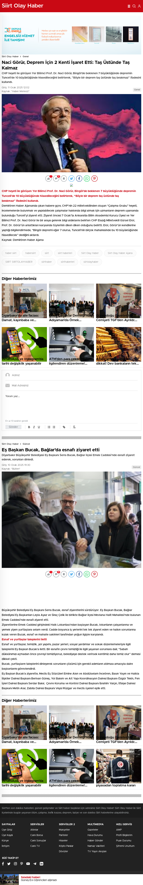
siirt (47, 253)
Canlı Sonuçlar (38, 817)
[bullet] (53, 427)
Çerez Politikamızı (74, 857)
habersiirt (30, 253)
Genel (26, 56)
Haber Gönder (95, 817)
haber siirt (10, 253)
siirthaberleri (67, 262)
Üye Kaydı (7, 812)
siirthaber (47, 262)
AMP (119, 806)
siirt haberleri (65, 253)
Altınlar (34, 806)
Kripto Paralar (66, 822)
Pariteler (63, 812)
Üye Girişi (7, 806)
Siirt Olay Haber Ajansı (120, 253)
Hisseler (63, 817)
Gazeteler (93, 806)
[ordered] (49, 427)
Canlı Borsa (36, 812)
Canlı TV (35, 822)
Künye (5, 817)
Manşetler (64, 806)
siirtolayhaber (91, 262)
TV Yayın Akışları (97, 828)
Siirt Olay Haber (10, 56)
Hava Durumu (95, 812)
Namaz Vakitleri (96, 822)
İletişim (5, 822)
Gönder (13, 427)
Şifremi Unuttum (125, 822)
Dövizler (63, 828)
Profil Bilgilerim (124, 812)
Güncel (26, 444)
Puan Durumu (123, 817)
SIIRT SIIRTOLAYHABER (18, 262)
